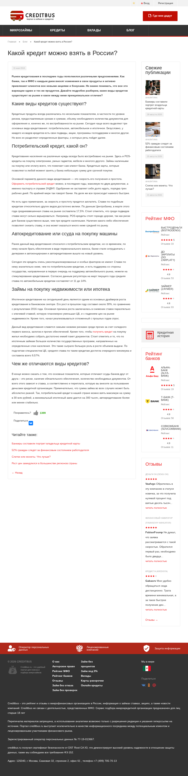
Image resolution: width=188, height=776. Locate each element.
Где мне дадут (162, 15)
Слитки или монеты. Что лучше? (31, 456)
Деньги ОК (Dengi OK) (157, 474)
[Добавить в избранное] (134, 3)
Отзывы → (151, 619)
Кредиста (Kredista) (156, 571)
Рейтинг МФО (159, 218)
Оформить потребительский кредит (33, 183)
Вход (146, 3)
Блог (130, 30)
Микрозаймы (21, 30)
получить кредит (103, 331)
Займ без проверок (64, 690)
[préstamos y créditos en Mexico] (147, 668)
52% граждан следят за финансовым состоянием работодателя (50, 450)
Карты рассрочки (92, 680)
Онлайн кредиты (92, 685)
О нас (55, 661)
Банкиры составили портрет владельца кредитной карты (46, 443)
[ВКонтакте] (31, 423)
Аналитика (151, 97)
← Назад (17, 472)
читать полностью (156, 507)
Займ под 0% (89, 671)
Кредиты (57, 30)
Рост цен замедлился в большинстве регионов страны (44, 463)
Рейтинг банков (153, 356)
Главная (12, 41)
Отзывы (153, 464)
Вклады (94, 30)
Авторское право (63, 666)
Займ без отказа (62, 685)
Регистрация (165, 3)
